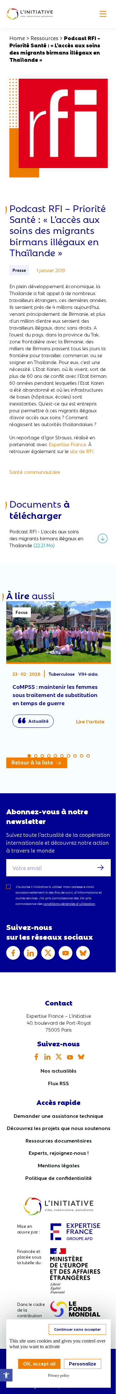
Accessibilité (6, 1375)
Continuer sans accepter (77, 1329)
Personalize (82, 1363)
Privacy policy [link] (58, 1375)
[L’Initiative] (29, 14)
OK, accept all (39, 1363)
